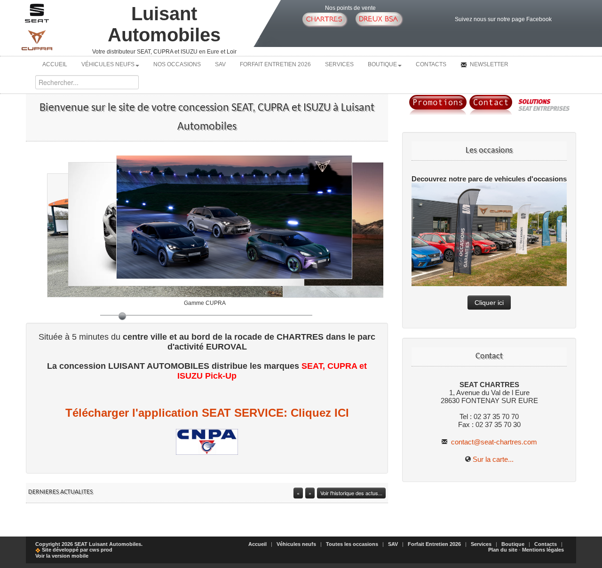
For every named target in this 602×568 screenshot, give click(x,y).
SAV (220, 64)
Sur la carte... (493, 459)
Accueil (54, 64)
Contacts (431, 64)
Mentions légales (543, 549)
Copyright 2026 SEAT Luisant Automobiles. (89, 544)
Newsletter (488, 64)
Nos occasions (177, 64)
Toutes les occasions (352, 544)
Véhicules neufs (108, 64)
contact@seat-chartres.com (493, 442)
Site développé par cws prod (76, 549)
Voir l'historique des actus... (351, 493)
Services (339, 64)
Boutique (382, 64)
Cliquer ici (489, 302)
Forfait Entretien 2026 (275, 64)
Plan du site (502, 549)
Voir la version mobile (61, 556)
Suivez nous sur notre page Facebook (503, 19)
